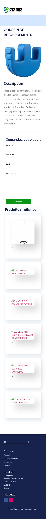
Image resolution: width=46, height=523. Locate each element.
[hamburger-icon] (38, 10)
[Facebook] (6, 500)
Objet (8, 164)
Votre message (11, 173)
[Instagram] (11, 500)
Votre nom (9, 145)
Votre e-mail (10, 155)
